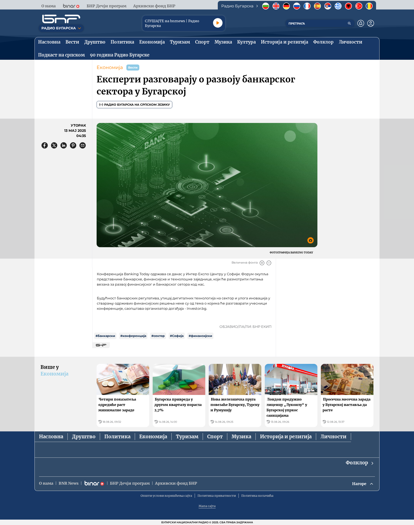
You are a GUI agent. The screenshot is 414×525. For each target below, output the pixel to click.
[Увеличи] (262, 263)
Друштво (84, 437)
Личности (333, 437)
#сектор (158, 336)
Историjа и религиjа (286, 437)
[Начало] (61, 19)
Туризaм (187, 437)
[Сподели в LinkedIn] (63, 145)
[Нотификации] (360, 23)
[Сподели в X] (54, 145)
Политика (117, 437)
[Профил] (370, 23)
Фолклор (357, 463)
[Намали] (268, 263)
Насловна (51, 437)
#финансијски (200, 336)
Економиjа (110, 67)
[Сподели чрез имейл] (82, 145)
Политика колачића (257, 496)
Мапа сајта (207, 506)
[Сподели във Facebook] (44, 145)
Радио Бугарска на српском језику (137, 105)
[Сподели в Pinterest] (73, 145)
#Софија (176, 336)
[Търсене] (349, 23)
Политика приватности (217, 496)
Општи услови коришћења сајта (166, 496)
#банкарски (105, 336)
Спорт (215, 437)
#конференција (133, 336)
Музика (241, 437)
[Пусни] (218, 23)
